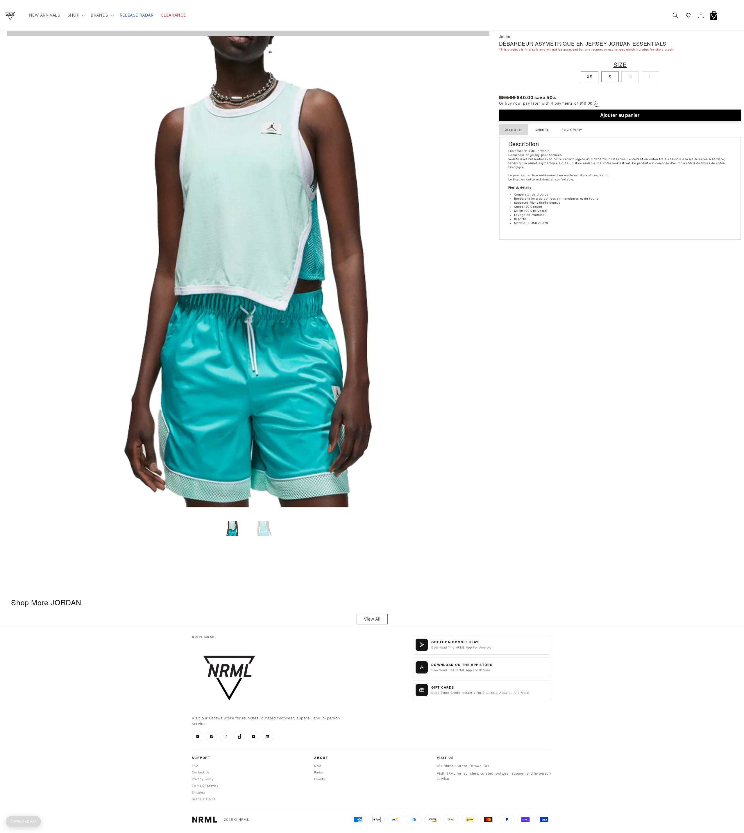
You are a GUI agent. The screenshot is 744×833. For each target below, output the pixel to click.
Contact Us (200, 772)
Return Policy (571, 129)
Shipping (541, 129)
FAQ (195, 765)
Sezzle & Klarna (204, 799)
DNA (317, 765)
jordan (505, 36)
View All (372, 619)
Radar (318, 772)
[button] (728, 15)
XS (590, 76)
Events (319, 779)
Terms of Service (205, 785)
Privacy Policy (203, 779)
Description (514, 129)
